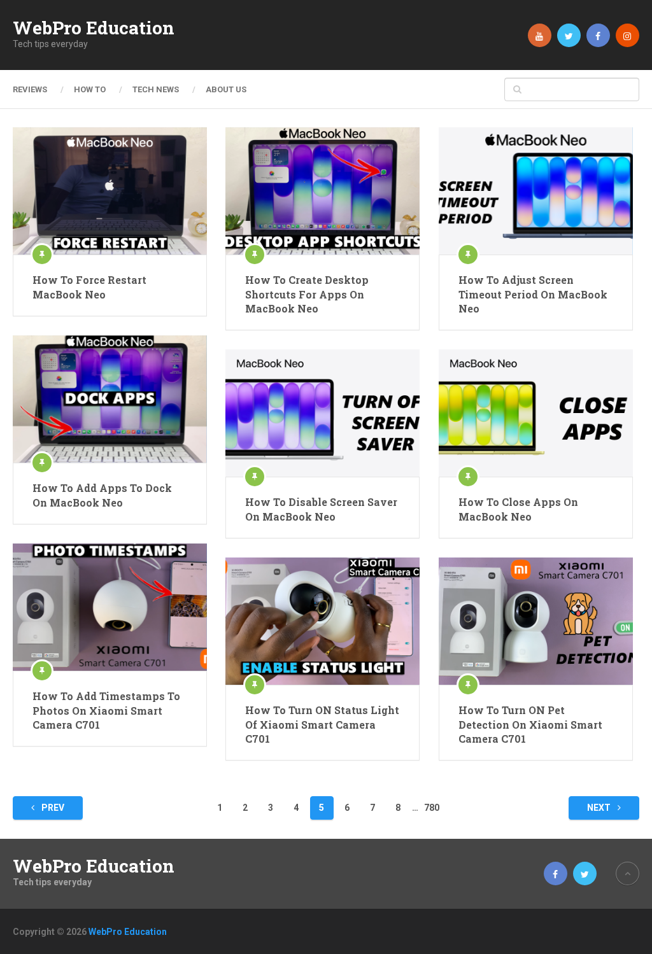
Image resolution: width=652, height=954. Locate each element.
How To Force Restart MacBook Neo (89, 286)
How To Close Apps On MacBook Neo (518, 509)
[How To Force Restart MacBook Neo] (110, 191)
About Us (226, 89)
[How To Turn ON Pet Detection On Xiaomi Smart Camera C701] (536, 621)
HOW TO (90, 89)
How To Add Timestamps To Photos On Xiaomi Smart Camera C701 (106, 710)
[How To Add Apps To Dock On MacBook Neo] (110, 399)
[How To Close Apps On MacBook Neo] (536, 413)
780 (431, 808)
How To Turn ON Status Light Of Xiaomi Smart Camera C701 (322, 724)
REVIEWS (30, 89)
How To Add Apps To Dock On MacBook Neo (102, 495)
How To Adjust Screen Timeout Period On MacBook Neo (532, 294)
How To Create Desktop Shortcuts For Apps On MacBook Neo (307, 294)
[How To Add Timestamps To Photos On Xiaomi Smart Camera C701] (110, 607)
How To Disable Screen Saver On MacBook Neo (321, 509)
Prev (51, 808)
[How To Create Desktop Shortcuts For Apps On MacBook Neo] (322, 191)
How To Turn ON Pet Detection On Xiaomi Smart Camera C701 (530, 724)
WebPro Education (93, 28)
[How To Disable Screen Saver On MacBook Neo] (322, 413)
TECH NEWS (155, 89)
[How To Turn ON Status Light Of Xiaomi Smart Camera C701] (322, 621)
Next (600, 808)
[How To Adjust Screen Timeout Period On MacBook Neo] (536, 191)
